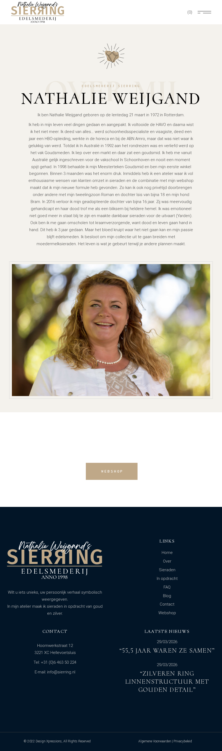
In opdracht (167, 578)
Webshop (167, 612)
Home (167, 552)
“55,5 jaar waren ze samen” (167, 650)
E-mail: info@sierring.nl (55, 672)
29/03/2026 (167, 642)
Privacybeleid (183, 741)
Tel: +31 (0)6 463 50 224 (55, 662)
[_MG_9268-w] (111, 330)
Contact (167, 604)
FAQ (167, 587)
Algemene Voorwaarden (154, 741)
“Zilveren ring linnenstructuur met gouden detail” (167, 682)
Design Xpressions (49, 741)
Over (167, 561)
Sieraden (167, 569)
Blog (167, 595)
